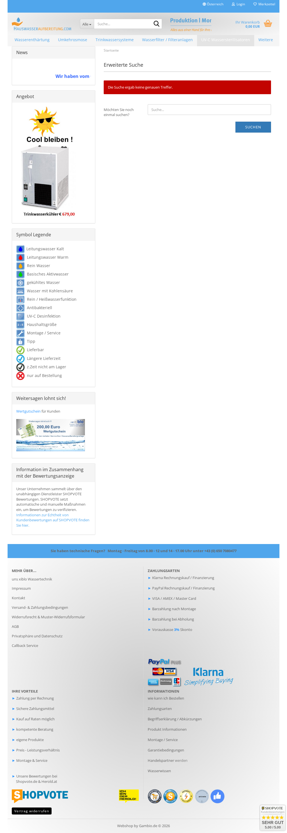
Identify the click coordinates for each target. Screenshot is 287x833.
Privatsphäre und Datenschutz (37, 635)
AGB (15, 626)
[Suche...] (156, 24)
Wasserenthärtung (32, 39)
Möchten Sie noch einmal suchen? (119, 112)
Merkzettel (266, 4)
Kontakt (18, 597)
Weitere (265, 39)
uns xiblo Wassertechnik (32, 579)
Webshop (125, 825)
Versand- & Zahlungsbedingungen (40, 607)
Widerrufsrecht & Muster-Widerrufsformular (48, 616)
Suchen (253, 126)
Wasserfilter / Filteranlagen (167, 39)
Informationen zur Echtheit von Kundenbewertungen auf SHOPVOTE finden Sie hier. (52, 520)
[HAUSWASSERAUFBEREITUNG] (41, 24)
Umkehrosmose (72, 39)
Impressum (21, 588)
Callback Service (25, 645)
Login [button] (240, 4)
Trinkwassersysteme (115, 39)
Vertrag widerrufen (31, 811)
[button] (213, 6)
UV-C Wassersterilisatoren (225, 39)
